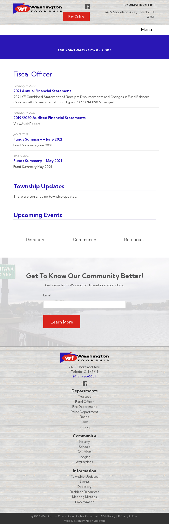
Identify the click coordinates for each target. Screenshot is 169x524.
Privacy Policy (127, 516)
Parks (84, 422)
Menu (146, 29)
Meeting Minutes (84, 497)
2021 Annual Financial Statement (42, 90)
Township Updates (84, 477)
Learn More (61, 322)
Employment (84, 502)
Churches (84, 452)
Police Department (84, 412)
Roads (84, 417)
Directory (84, 487)
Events (85, 481)
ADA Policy (107, 516)
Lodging (84, 457)
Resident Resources (84, 492)
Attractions (84, 462)
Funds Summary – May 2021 (37, 160)
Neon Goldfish (95, 521)
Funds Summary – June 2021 (37, 139)
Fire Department (84, 407)
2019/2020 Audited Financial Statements (49, 117)
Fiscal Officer (84, 402)
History (84, 442)
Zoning (85, 427)
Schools (84, 447)
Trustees (84, 397)
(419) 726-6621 (84, 376)
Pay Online (76, 16)
